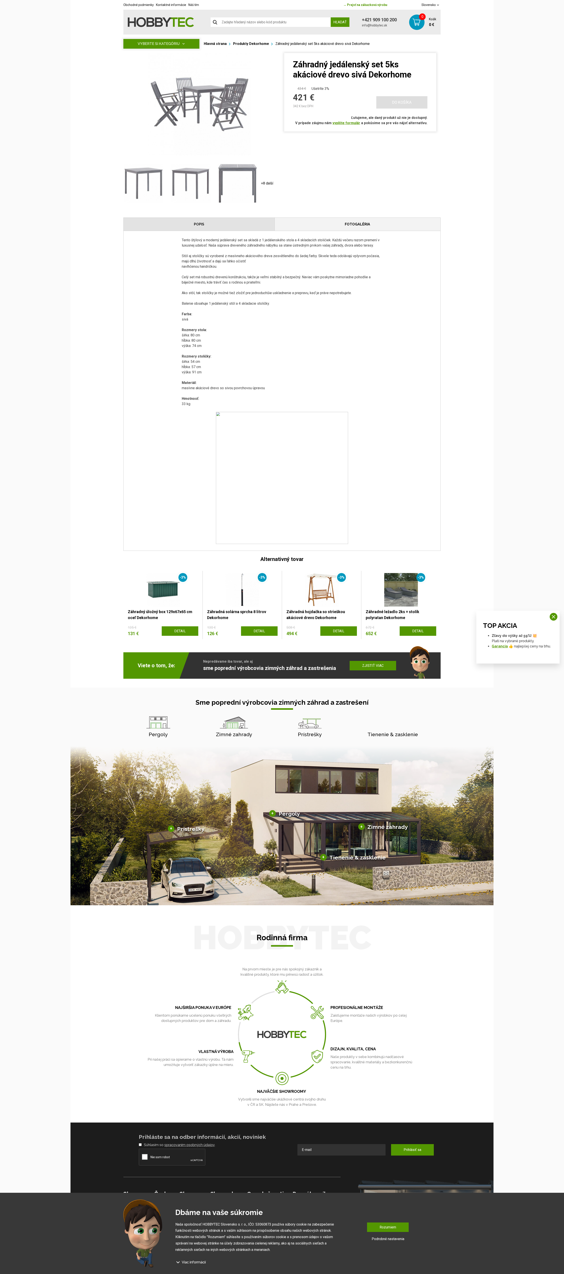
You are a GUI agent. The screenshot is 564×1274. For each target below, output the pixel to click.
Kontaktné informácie (171, 5)
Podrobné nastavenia (388, 1239)
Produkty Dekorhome (251, 44)
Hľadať (340, 22)
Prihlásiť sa (412, 1150)
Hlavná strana (215, 44)
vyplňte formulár (346, 123)
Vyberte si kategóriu (159, 44)
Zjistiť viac (373, 666)
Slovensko (428, 5)
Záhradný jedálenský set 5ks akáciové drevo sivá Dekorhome (322, 44)
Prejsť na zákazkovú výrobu (365, 5)
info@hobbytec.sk (374, 25)
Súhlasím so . (179, 1145)
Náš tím (193, 5)
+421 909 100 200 (379, 19)
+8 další (267, 183)
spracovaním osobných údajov (189, 1145)
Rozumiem (388, 1227)
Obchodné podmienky (138, 5)
